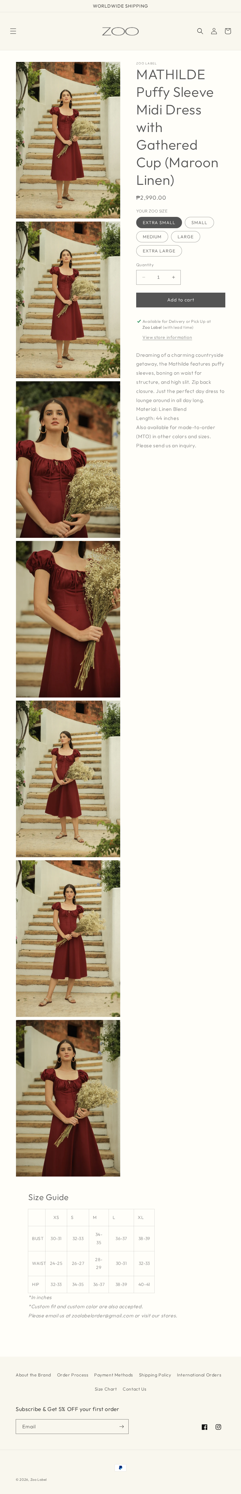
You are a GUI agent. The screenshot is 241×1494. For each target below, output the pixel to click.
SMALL (199, 222)
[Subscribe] (121, 1426)
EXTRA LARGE (159, 251)
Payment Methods (113, 1375)
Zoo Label (38, 1479)
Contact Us (134, 1389)
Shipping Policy (155, 1375)
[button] (13, 31)
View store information (167, 337)
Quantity (145, 264)
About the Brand (33, 1375)
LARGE (186, 237)
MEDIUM (152, 237)
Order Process (72, 1375)
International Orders (199, 1375)
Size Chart (106, 1389)
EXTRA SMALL (159, 222)
